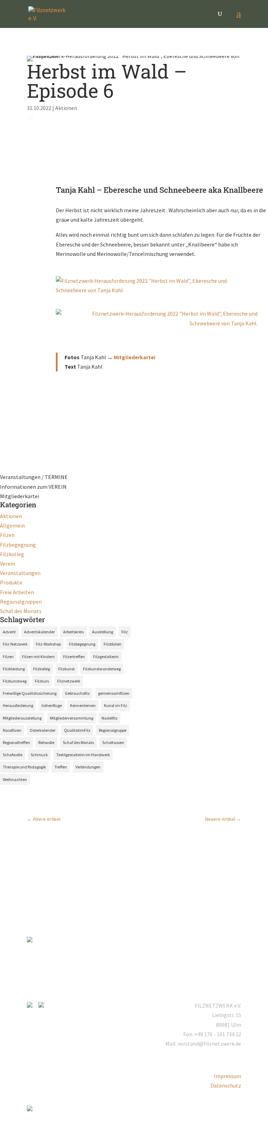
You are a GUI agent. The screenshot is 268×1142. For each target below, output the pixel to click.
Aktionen (66, 107)
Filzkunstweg (15, 681)
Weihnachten (15, 779)
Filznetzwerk (68, 681)
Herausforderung (18, 705)
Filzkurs (42, 681)
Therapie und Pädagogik (24, 766)
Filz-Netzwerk (15, 644)
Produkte (11, 582)
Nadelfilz (110, 718)
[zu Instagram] (32, 1005)
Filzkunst (66, 668)
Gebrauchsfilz (77, 693)
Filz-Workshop (48, 644)
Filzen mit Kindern (38, 656)
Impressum (227, 1076)
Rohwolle (46, 742)
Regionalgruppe (112, 730)
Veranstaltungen (20, 572)
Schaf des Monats (21, 610)
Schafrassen (113, 742)
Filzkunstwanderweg (102, 668)
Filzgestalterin (106, 656)
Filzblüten (112, 644)
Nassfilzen (12, 730)
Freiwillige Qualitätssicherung (30, 693)
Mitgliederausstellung (22, 718)
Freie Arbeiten (17, 592)
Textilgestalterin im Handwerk (83, 754)
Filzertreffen (74, 656)
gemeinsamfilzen (113, 693)
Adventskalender (39, 631)
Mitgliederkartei (134, 357)
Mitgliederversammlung (71, 718)
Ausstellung (102, 631)
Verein (7, 563)
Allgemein (12, 525)
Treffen (60, 766)
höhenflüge (52, 705)
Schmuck (39, 754)
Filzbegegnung (18, 544)
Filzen (7, 534)
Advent (9, 631)
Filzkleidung (14, 668)
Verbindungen (87, 766)
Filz (124, 631)
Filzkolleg (12, 554)
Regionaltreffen (16, 742)
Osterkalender (42, 730)
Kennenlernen (83, 705)
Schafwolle (12, 754)
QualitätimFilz (77, 730)
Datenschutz (225, 1085)
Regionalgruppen (21, 601)
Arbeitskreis (73, 631)
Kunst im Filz (115, 705)
